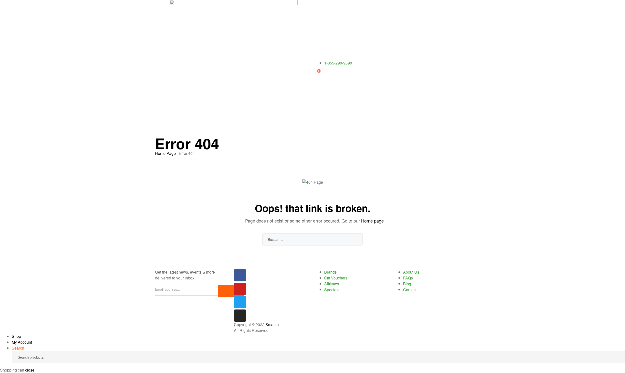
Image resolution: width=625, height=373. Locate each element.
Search (614, 357)
